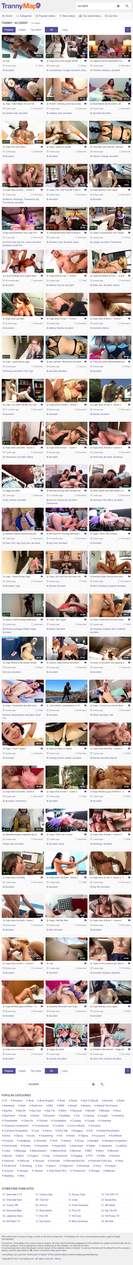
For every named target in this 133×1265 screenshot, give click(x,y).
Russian (115, 1155)
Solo (40, 1165)
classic (96, 156)
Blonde (91, 1110)
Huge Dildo (60, 1145)
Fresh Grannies (80, 1205)
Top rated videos (90, 16)
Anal (31, 1100)
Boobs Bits (111, 1199)
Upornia (83, 366)
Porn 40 (43, 1216)
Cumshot (96, 1125)
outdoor (9, 113)
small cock (10, 242)
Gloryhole (41, 1140)
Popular (9, 29)
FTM (25, 371)
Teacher (38, 1170)
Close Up (28, 1120)
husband (112, 586)
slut (111, 715)
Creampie (105, 1120)
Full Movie (116, 1135)
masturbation (18, 715)
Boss (118, 1110)
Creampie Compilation (16, 1125)
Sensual (39, 1160)
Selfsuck (24, 1160)
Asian (74, 1100)
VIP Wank (110, 1205)
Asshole (108, 1100)
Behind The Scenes (107, 1105)
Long (64, 29)
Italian (92, 1145)
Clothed (43, 1120)
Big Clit (22, 1110)
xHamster (82, 109)
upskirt (68, 758)
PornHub (126, 968)
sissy (83, 70)
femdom (97, 70)
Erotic (32, 1135)
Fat (60, 1135)
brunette (107, 113)
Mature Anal (59, 1150)
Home (7, 16)
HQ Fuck (76, 1216)
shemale (97, 500)
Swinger (23, 1170)
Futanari (8, 1140)
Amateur (18, 1100)
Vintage (95, 1170)
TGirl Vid (43, 1199)
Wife (22, 1175)
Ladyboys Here (14, 1216)
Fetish (71, 1135)
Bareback (9, 1105)
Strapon (111, 1165)
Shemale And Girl (75, 1160)
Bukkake (65, 1115)
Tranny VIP (12, 1205)
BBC (50, 1105)
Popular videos (45, 16)
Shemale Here (14, 1199)
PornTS (76, 1210)
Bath (23, 1105)
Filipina (84, 1135)
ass (101, 285)
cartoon (12, 500)
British (35, 1115)
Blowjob (105, 1110)
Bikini (63, 1110)
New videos (67, 16)
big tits (20, 242)
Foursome (99, 1135)
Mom (101, 1150)
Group (80, 1140)
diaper (33, 629)
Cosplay (76, 1120)
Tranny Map (21, 6)
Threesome (78, 1170)
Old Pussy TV (112, 1216)
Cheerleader (11, 1120)
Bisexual (77, 1110)
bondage (18, 629)
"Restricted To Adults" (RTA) (40, 1254)
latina (28, 242)
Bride (23, 1115)
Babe (122, 1100)
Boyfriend (9, 1115)
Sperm (52, 1165)
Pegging (77, 1155)
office (110, 500)
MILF (95, 586)
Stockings (84, 1165)
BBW (61, 1105)
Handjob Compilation (115, 1140)
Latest (22, 29)
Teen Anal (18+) (57, 1170)
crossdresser (55, 70)
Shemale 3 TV (14, 1194)
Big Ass (8, 1110)
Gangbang (24, 1140)
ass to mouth (118, 629)
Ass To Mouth (90, 1100)
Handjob (94, 1140)
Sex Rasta (44, 1221)
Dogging (78, 1130)
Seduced (9, 1160)
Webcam (110, 1170)
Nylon (21, 1155)
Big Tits (51, 1110)
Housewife (42, 1145)
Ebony (19, 1135)
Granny (67, 1140)
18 (5, 1100)
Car (78, 1115)
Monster (114, 1150)
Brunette (50, 1115)
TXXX (40, 66)
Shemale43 (45, 1210)
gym (28, 543)
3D (6, 500)
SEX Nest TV (13, 1221)
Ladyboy (122, 1145)
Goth (54, 1140)
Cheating (119, 1115)
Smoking (27, 1165)
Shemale (55, 1160)
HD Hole (109, 1221)
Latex (7, 1150)
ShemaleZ (125, 66)
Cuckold (59, 1125)
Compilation (59, 1120)
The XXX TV (111, 1194)
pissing (8, 371)
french (60, 758)
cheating (102, 586)
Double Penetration (108, 1130)
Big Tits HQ (111, 1210)
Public (102, 1155)
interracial (98, 457)
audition (106, 70)
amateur (53, 242)
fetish (96, 715)
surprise (106, 973)
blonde (10, 202)
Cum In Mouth (77, 1125)
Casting (90, 1115)
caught (66, 70)
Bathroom (37, 1105)
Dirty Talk (63, 1130)
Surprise (8, 1170)
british (52, 629)
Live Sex (110, 16)
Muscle (8, 1155)
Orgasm (34, 1155)
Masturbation (39, 1150)
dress (8, 672)
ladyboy (53, 113)
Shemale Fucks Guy (101, 1160)
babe (95, 285)
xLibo (75, 1199)
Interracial (77, 1145)
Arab (62, 1100)
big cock (21, 543)
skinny (116, 285)
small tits (17, 245)
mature (8, 199)
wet (51, 930)
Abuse (58, 1259)
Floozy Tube (78, 1194)
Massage (21, 1150)
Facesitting (47, 1135)
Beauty (87, 1105)
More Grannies (80, 1221)
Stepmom (67, 1165)
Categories (24, 16)
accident (9, 70)
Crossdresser (41, 1125)
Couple (91, 1120)
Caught (104, 1115)
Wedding (9, 1175)
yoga (30, 371)
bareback (7, 245)
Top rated (35, 29)
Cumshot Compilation (16, 1130)
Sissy (120, 1160)
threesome (29, 199)
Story (98, 1165)
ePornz (43, 1205)
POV (90, 1155)
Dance (48, 1130)
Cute (36, 1130)
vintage (105, 156)
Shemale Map (14, 1210)
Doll (90, 1130)
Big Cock (36, 1110)
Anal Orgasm (46, 1100)
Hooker (27, 1145)
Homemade (10, 1145)
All (51, 29)
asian (76, 242)
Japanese (106, 1145)
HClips (84, 66)
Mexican (76, 1150)
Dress (7, 1135)
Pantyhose (61, 1155)
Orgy (47, 1155)
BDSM (26, 629)
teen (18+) (10, 543)
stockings (18, 199)
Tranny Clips (46, 1194)
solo (16, 113)
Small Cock (10, 1165)
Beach (73, 1105)
